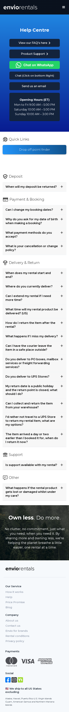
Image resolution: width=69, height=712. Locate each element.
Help (8, 597)
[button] (63, 7)
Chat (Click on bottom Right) (34, 75)
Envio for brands (16, 630)
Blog (8, 607)
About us (11, 620)
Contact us (12, 625)
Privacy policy (14, 641)
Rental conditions (17, 636)
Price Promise (15, 602)
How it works (14, 592)
